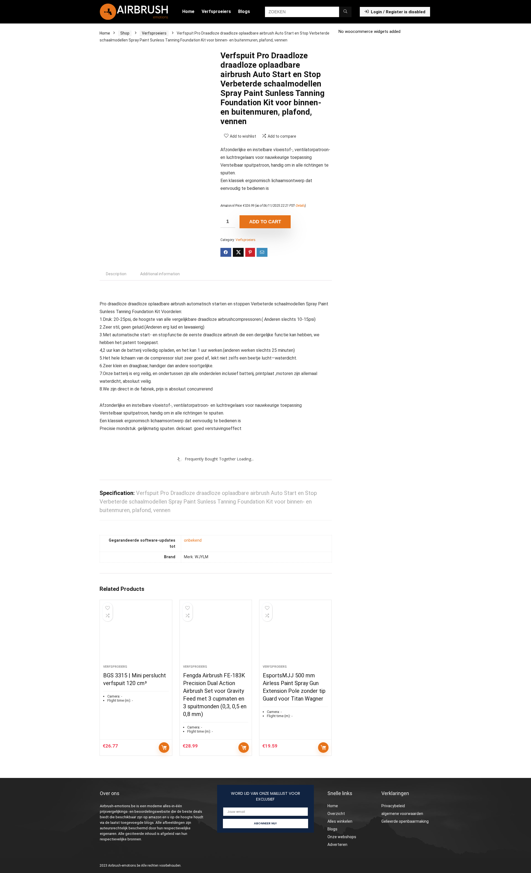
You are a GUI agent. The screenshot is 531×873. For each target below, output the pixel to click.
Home (188, 11)
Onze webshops (341, 837)
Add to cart (265, 221)
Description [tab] (116, 274)
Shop (124, 33)
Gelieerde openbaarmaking (405, 821)
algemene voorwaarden (402, 813)
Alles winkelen (339, 821)
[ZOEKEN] (345, 12)
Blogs (244, 11)
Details (300, 206)
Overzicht (336, 813)
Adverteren (337, 844)
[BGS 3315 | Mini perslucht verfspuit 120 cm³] (135, 635)
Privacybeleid (393, 806)
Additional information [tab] (160, 274)
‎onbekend (193, 540)
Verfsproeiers (216, 11)
